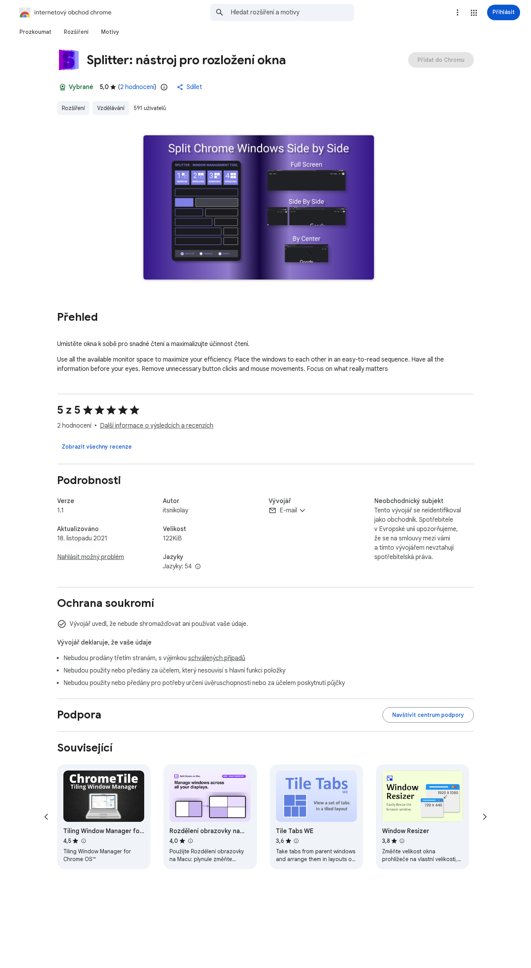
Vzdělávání (110, 108)
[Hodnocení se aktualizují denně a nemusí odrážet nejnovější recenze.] (164, 87)
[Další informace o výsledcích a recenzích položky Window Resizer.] (402, 841)
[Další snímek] (485, 817)
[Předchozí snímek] (46, 817)
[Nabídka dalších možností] (457, 12)
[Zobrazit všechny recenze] (96, 446)
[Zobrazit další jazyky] (198, 566)
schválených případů (216, 658)
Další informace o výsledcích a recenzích (156, 426)
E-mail (288, 510)
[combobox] (292, 12)
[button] (474, 13)
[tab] (35, 32)
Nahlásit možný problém (90, 557)
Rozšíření (73, 108)
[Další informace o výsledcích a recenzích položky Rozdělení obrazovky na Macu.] (190, 841)
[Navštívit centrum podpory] (428, 715)
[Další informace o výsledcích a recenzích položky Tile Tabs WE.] (296, 841)
